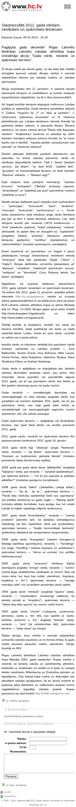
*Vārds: (22, 738)
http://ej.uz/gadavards (30, 296)
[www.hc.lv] (22, 6)
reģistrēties (10, 796)
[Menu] (67, 6)
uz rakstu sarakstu (17, 700)
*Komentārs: (18, 751)
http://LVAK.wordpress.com (52, 693)
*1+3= (23, 747)
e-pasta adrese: (16, 743)
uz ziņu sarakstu (16, 785)
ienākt (7, 792)
